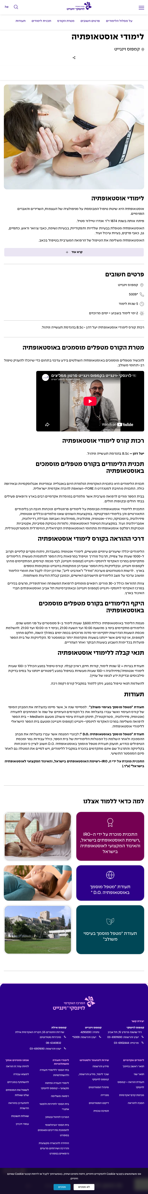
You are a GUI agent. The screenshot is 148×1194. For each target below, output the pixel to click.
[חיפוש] (16, 7)
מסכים (62, 1187)
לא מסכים (84, 1187)
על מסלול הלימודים (119, 21)
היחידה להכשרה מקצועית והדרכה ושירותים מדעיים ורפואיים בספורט (54, 1148)
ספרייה (105, 1095)
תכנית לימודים (41, 21)
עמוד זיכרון (22, 1124)
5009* (76, 1037)
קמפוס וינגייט (127, 49)
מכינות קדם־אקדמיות (131, 1095)
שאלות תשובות (20, 1116)
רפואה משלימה (60, 1096)
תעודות (20, 21)
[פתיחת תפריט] (141, 8)
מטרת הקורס (65, 21)
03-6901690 (114, 1037)
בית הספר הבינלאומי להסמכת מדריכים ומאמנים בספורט (53, 1130)
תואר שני (139, 1074)
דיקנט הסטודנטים (99, 1103)
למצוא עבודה (21, 1074)
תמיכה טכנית (101, 1111)
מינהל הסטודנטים (99, 1087)
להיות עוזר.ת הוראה (17, 1066)
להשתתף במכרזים (18, 1082)
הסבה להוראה (136, 1103)
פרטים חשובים (90, 21)
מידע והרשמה (100, 1066)
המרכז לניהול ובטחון (57, 1117)
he (6, 7)
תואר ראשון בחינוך (133, 1066)
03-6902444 (121, 1043)
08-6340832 (53, 1043)
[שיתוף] (74, 57)
